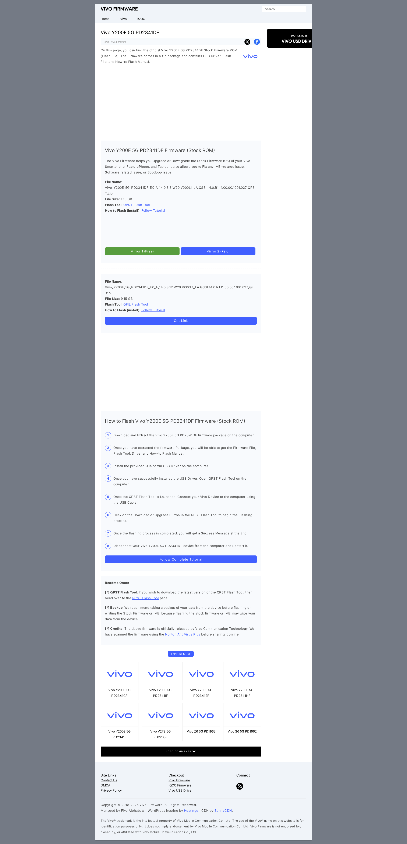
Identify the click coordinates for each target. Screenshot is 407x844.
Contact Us (109, 780)
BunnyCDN (223, 811)
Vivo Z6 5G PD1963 (201, 731)
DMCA (105, 785)
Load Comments (179, 751)
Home (106, 42)
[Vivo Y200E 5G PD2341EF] (201, 684)
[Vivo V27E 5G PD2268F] (160, 726)
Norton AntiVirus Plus (182, 634)
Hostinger (192, 811)
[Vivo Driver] (299, 44)
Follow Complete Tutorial (180, 559)
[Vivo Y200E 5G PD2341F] (119, 726)
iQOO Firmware (180, 785)
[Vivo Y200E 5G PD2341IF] (160, 684)
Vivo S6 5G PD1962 (242, 731)
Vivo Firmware (119, 9)
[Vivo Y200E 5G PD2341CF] (119, 684)
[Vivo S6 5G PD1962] (242, 726)
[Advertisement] (181, 101)
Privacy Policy (111, 790)
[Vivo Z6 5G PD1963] (201, 726)
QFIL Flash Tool (135, 304)
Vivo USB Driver (181, 790)
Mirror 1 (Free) (142, 251)
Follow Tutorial (153, 211)
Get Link (181, 320)
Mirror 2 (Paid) (218, 251)
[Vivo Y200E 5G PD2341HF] (242, 684)
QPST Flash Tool (136, 205)
